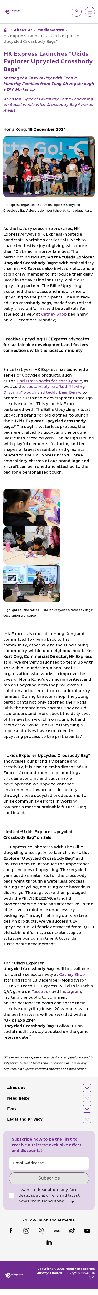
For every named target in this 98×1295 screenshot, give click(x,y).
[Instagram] (26, 1231)
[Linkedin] (49, 1242)
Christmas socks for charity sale (49, 381)
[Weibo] (72, 1231)
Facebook (41, 991)
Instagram (70, 991)
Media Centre (50, 30)
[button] (49, 1088)
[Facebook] (11, 1231)
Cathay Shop (54, 314)
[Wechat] (41, 1231)
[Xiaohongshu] (56, 1231)
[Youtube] (87, 1231)
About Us (23, 30)
